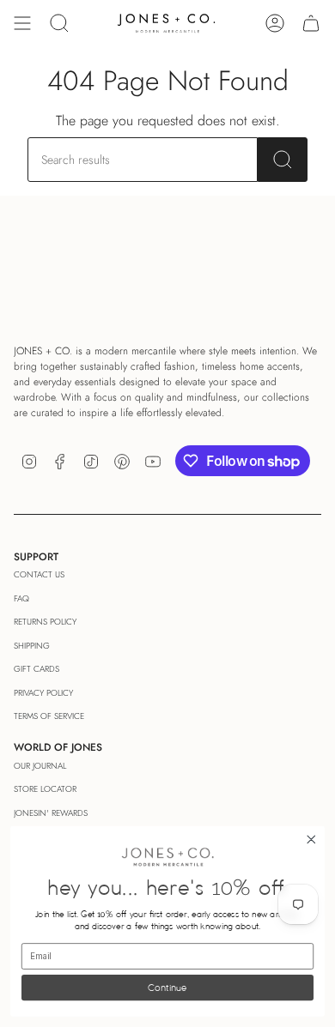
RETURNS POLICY (45, 621)
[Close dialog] (311, 840)
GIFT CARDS (36, 668)
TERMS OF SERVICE (49, 716)
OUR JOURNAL (40, 765)
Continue (167, 987)
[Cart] (311, 23)
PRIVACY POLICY (43, 692)
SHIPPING (32, 645)
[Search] (283, 159)
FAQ (21, 598)
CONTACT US (39, 574)
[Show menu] (22, 23)
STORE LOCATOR (45, 788)
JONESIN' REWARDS (51, 812)
